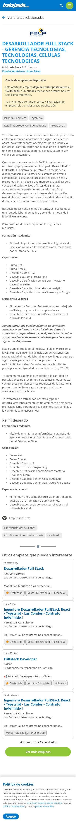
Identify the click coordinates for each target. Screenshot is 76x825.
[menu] (69, 5)
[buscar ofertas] (61, 6)
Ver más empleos (38, 752)
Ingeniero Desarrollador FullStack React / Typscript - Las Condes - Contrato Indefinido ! (37, 614)
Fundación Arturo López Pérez (21, 71)
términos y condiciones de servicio (44, 802)
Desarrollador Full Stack (24, 569)
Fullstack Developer (20, 659)
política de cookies (44, 806)
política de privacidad (14, 806)
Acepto (11, 816)
